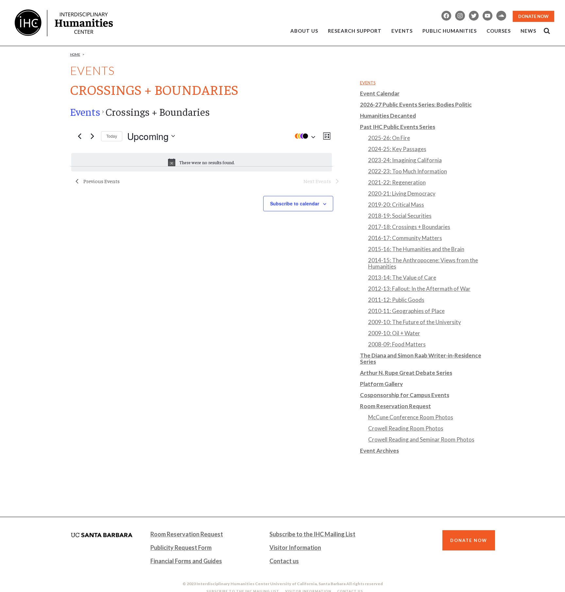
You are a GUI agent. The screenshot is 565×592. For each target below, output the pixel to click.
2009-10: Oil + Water (394, 333)
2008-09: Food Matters (397, 344)
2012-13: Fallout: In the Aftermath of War (419, 288)
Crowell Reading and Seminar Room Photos (421, 439)
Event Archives (379, 450)
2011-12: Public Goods (396, 299)
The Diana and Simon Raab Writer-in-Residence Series (420, 358)
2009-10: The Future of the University (414, 322)
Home (75, 54)
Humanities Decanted (388, 115)
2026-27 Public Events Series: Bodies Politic (416, 104)
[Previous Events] (79, 136)
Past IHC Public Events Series (397, 126)
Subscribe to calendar (294, 203)
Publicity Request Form (181, 547)
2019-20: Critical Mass (396, 204)
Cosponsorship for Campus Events (404, 395)
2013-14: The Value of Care (402, 277)
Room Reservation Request (395, 406)
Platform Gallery (381, 383)
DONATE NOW (533, 16)
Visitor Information (295, 547)
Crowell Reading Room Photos (405, 428)
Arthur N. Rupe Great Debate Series (406, 372)
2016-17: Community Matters (405, 238)
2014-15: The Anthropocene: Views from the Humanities (423, 263)
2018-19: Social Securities (400, 215)
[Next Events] (92, 136)
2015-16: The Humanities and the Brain (416, 249)
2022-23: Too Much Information (407, 171)
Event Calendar (380, 93)
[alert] (201, 162)
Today (111, 136)
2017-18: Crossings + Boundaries (409, 226)
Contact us (284, 561)
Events (85, 111)
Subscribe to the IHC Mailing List (312, 534)
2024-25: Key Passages (397, 149)
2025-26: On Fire (389, 137)
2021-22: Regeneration (397, 182)
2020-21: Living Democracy (402, 193)
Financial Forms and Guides (186, 561)
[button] (303, 136)
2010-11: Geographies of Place (406, 310)
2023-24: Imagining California (405, 160)
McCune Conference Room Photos (410, 417)
